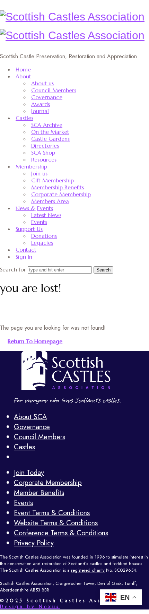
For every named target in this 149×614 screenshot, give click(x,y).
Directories (45, 145)
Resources (43, 159)
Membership (31, 166)
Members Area (50, 201)
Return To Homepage (35, 341)
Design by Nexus (30, 606)
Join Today (29, 473)
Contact (26, 249)
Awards (40, 104)
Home (23, 69)
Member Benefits (39, 493)
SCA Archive (46, 124)
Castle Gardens (50, 138)
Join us (39, 173)
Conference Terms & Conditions (61, 533)
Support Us (29, 228)
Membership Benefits (57, 187)
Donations (44, 235)
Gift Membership (52, 180)
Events (39, 221)
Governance (46, 97)
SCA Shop (43, 152)
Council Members (53, 90)
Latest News (46, 214)
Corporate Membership (61, 194)
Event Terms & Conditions (52, 513)
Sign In (24, 256)
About (23, 76)
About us (42, 83)
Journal (40, 110)
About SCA (30, 417)
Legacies (42, 242)
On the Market (50, 131)
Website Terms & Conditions (56, 523)
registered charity (88, 570)
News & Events (34, 208)
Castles (24, 117)
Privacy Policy (34, 543)
